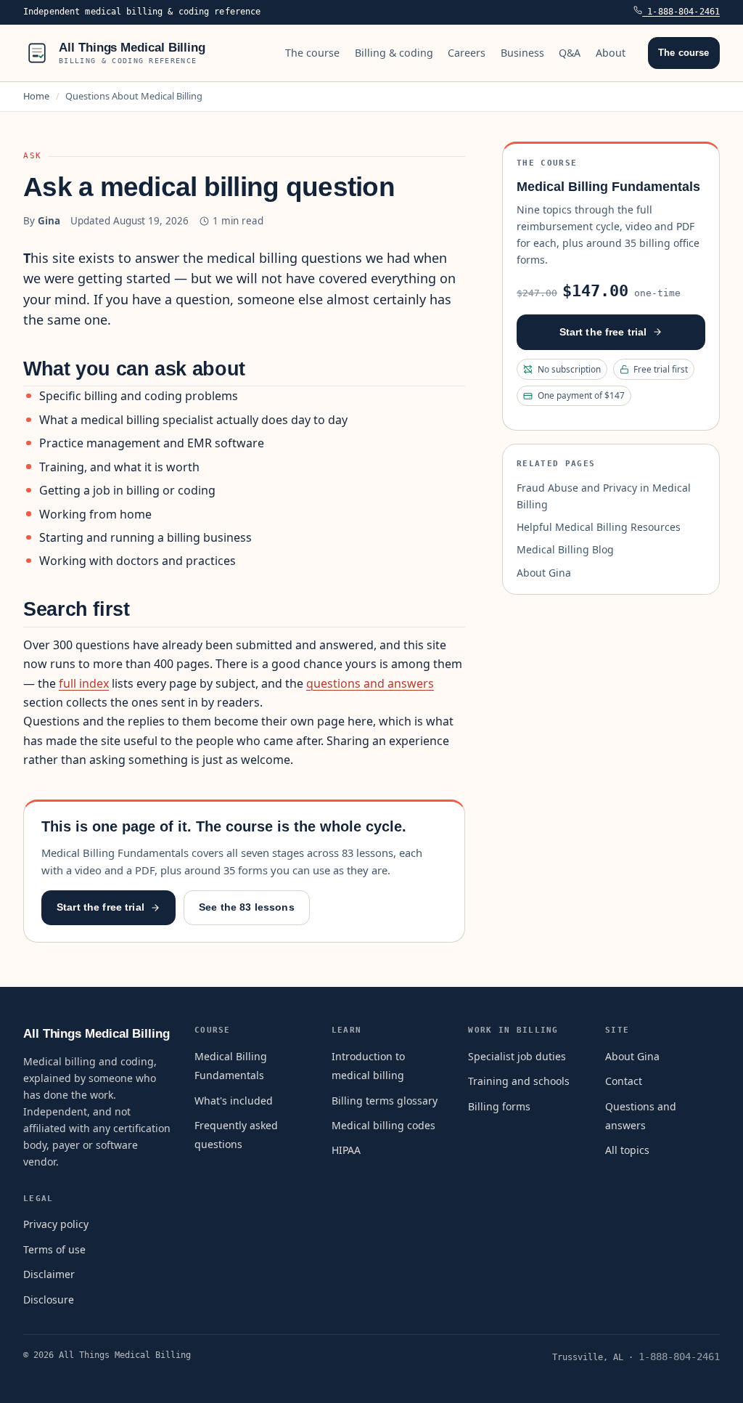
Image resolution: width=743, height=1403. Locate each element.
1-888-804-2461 (681, 12)
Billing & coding (394, 53)
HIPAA (346, 1150)
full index (84, 683)
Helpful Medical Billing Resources (599, 527)
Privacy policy (56, 1224)
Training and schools (519, 1081)
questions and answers (370, 683)
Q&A (569, 53)
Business (522, 53)
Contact (623, 1081)
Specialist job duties (517, 1056)
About (610, 53)
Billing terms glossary (385, 1100)
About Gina (544, 573)
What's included (233, 1100)
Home (36, 95)
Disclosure (48, 1299)
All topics (627, 1150)
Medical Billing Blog (565, 549)
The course (312, 53)
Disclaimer (49, 1274)
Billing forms (499, 1106)
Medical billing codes (383, 1125)
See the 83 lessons (247, 907)
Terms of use (54, 1249)
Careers (466, 53)
